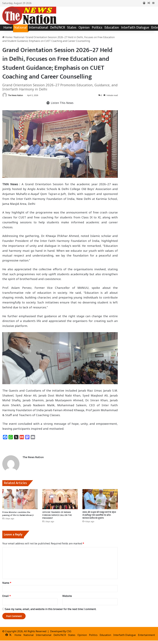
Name (6, 583)
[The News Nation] (29, 15)
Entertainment (146, 635)
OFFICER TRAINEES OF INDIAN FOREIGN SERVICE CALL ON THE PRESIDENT (57, 515)
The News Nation (15, 95)
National (20, 27)
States (71, 27)
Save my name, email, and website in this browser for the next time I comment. (50, 609)
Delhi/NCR (57, 27)
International (38, 27)
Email (6, 596)
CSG (69, 631)
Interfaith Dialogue (135, 27)
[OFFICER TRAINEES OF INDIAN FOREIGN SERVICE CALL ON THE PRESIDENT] (60, 499)
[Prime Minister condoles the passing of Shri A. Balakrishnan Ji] (20, 499)
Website (67, 596)
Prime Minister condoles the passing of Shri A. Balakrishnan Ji (18, 513)
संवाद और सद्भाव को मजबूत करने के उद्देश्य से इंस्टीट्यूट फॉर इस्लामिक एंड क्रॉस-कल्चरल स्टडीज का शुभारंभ (99, 515)
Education (111, 27)
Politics (97, 27)
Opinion (84, 27)
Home (7, 27)
